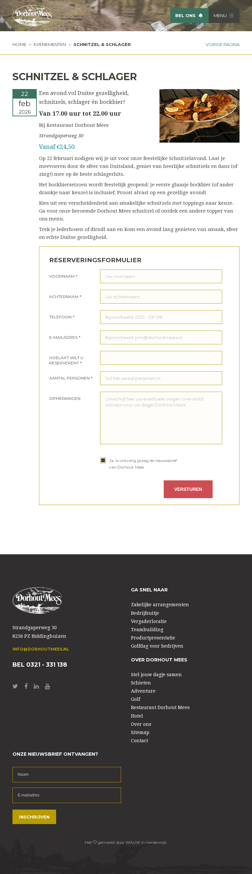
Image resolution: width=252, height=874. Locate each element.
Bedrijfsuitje (145, 613)
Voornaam (63, 276)
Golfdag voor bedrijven (157, 646)
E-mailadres (64, 337)
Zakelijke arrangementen (160, 604)
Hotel (137, 716)
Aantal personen (71, 378)
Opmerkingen (64, 398)
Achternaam (65, 296)
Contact (139, 740)
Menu (221, 15)
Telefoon (61, 316)
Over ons (141, 724)
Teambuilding (147, 629)
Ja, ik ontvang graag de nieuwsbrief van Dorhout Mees (143, 464)
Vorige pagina (223, 44)
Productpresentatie (153, 637)
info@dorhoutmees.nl (40, 649)
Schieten (141, 682)
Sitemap (140, 732)
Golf (135, 699)
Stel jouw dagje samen (156, 674)
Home (19, 44)
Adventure (143, 691)
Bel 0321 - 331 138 (39, 664)
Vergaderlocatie (149, 621)
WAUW (133, 842)
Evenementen (50, 44)
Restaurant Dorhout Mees (160, 707)
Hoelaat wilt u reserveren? (66, 360)
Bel (185, 15)
